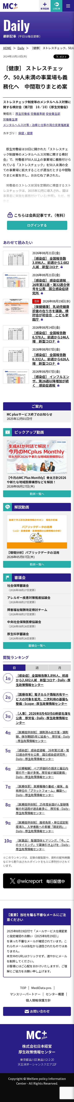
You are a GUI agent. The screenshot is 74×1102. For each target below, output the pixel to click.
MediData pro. (41, 988)
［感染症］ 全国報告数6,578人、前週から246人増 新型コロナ (50, 337)
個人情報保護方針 (38, 1000)
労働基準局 (38, 114)
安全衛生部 (53, 114)
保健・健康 (25, 133)
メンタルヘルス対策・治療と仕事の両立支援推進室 (36, 125)
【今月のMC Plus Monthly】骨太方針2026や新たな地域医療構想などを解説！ (36, 479)
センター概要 (55, 994)
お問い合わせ (40, 1011)
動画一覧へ (37, 494)
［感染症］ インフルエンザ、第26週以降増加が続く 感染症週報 (50, 381)
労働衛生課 (10, 119)
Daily (20, 48)
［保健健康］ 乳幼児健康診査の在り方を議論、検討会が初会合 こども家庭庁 (50, 313)
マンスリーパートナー (25, 994)
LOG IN (56, 8)
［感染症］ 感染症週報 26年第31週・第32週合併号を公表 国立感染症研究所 (51, 286)
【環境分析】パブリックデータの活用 (33, 552)
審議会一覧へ (37, 645)
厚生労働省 (22, 114)
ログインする (37, 225)
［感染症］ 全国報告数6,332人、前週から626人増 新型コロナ (50, 359)
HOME (7, 48)
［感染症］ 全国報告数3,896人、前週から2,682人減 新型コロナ (50, 262)
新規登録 (45, 8)
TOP (23, 988)
